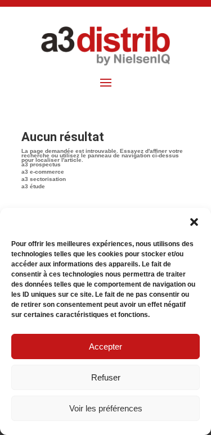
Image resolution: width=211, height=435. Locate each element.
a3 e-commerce (42, 172)
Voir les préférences (105, 408)
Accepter (105, 346)
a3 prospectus (41, 164)
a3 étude (33, 186)
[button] (194, 222)
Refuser (105, 377)
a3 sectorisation (43, 179)
